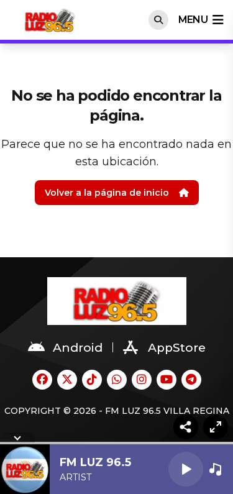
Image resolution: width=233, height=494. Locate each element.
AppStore (177, 348)
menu (193, 19)
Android (78, 348)
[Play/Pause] (185, 469)
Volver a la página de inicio (107, 192)
